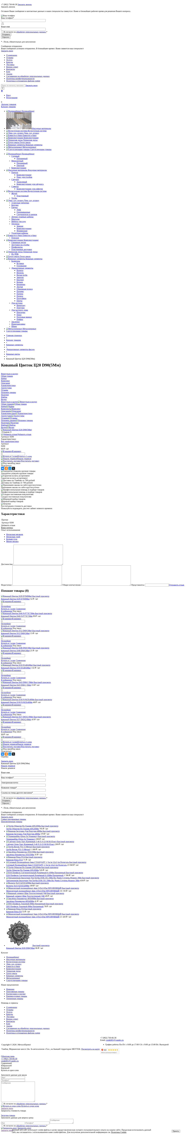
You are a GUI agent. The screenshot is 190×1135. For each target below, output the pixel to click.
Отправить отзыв (176, 585)
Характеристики (8, 413)
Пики (19, 315)
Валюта (20, 270)
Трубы (14, 198)
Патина (20, 294)
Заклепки (15, 322)
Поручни (21, 308)
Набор (4, 406)
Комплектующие (31, 138)
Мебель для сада (18, 221)
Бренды (9, 62)
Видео (4, 427)
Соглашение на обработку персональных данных (28, 76)
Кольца (20, 282)
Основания (21, 266)
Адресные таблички (20, 203)
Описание (5, 411)
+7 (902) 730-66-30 (9, 4)
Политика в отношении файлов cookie (23, 81)
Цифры (20, 319)
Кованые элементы (34, 145)
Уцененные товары (14, 998)
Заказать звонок (25, 4)
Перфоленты (17, 247)
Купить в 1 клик (24, 456)
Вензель (20, 273)
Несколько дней (13, 537)
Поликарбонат (28, 111)
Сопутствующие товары (40, 149)
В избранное (6, 611)
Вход (8, 95)
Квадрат (20, 280)
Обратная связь (7, 1056)
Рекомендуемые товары (16, 996)
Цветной (20, 165)
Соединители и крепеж (27, 214)
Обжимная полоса (25, 289)
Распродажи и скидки (15, 994)
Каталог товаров (8, 104)
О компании (11, 55)
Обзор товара (7, 404)
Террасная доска (30, 140)
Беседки (14, 205)
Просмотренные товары (11, 821)
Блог (8, 71)
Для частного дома (19, 310)
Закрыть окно (7, 51)
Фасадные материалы (41, 128)
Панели (14, 172)
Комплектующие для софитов (30, 189)
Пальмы (20, 291)
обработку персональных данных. (31, 32)
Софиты (15, 186)
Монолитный (17, 161)
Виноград (21, 305)
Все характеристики (10, 441)
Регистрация (11, 98)
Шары (14, 326)
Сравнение (21, 609)
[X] (13, 468)
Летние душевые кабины (22, 217)
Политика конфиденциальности (20, 78)
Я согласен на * (25, 1104)
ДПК (19, 210)
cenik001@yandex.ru (115, 1040)
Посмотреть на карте (90, 1049)
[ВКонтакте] (2, 468)
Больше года (11, 539)
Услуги (9, 60)
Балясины (15, 261)
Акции (9, 74)
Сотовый (15, 156)
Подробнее (6, 606)
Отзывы (9, 57)
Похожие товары (8, 420)
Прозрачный (22, 158)
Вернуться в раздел (9, 402)
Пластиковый (23, 196)
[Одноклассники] (6, 468)
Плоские (15, 238)
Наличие (5, 423)
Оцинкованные (23, 212)
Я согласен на (25, 32)
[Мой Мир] (9, 468)
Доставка (10, 64)
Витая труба (22, 275)
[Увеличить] (16, 430)
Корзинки (21, 284)
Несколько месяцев (14, 534)
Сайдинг (15, 179)
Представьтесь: (138, 585)
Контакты (10, 69)
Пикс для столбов (24, 177)
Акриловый (22, 182)
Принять (176, 1131)
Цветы (19, 301)
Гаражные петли (18, 242)
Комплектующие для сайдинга (30, 184)
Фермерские (22, 231)
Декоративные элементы (22, 268)
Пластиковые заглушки (21, 249)
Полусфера (21, 298)
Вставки (20, 263)
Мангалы (15, 219)
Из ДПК (15, 254)
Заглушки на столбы (20, 245)
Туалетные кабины (19, 233)
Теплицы (15, 224)
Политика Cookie (118, 1132)
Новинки (10, 989)
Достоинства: (7, 564)
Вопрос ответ (12, 67)
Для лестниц (16, 303)
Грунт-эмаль (25, 142)
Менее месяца (12, 541)
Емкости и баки (29, 135)
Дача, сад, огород (31, 133)
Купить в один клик (30, 1106)
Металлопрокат (29, 147)
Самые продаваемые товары (13, 819)
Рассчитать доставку (30, 461)
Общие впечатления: (71, 585)
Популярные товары (15, 991)
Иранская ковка (18, 324)
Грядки (14, 207)
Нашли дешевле (24, 459)
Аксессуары (6, 416)
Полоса (20, 296)
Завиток (20, 277)
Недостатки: (6, 585)
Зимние (20, 226)
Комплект (5, 409)
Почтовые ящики (24, 317)
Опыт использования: (10, 530)
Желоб (14, 193)
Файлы (4, 425)
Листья (20, 287)
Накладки (21, 312)
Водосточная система (37, 131)
